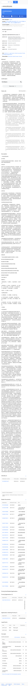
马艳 (11, 22)
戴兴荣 (14, 21)
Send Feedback (9, 684)
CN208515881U (5, 558)
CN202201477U (5, 569)
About (2, 684)
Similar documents (18, 53)
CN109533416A (5, 481)
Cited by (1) (6, 53)
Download (18, 637)
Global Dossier (15, 56)
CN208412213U (5, 540)
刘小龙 (20, 21)
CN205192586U (5, 511)
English (10, 19)
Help (9, 685)
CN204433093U (5, 547)
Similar (21, 16)
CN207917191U (5, 562)
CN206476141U (5, 577)
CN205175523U (5, 523)
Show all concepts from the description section (11, 674)
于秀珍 (8, 22)
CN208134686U (5, 549)
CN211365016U (5, 532)
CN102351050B (5, 507)
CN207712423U (5, 537)
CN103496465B (5, 505)
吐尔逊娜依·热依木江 (17, 22)
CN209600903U (5, 555)
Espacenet (10, 56)
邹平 (17, 21)
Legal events (11, 53)
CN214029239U (5, 582)
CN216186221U (5, 566)
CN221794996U (5, 586)
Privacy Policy (4, 685)
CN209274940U (5, 527)
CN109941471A (5, 552)
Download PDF (7, 16)
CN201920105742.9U (6, 600)
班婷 (12, 21)
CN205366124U (5, 573)
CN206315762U (5, 514)
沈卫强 (7, 21)
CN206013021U (5, 518)
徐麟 (10, 21)
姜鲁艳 (5, 22)
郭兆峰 (23, 21)
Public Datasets (17, 684)
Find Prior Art (15, 16)
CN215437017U (5, 535)
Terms (23, 684)
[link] (3, 643)
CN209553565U (5, 529)
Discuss (20, 56)
